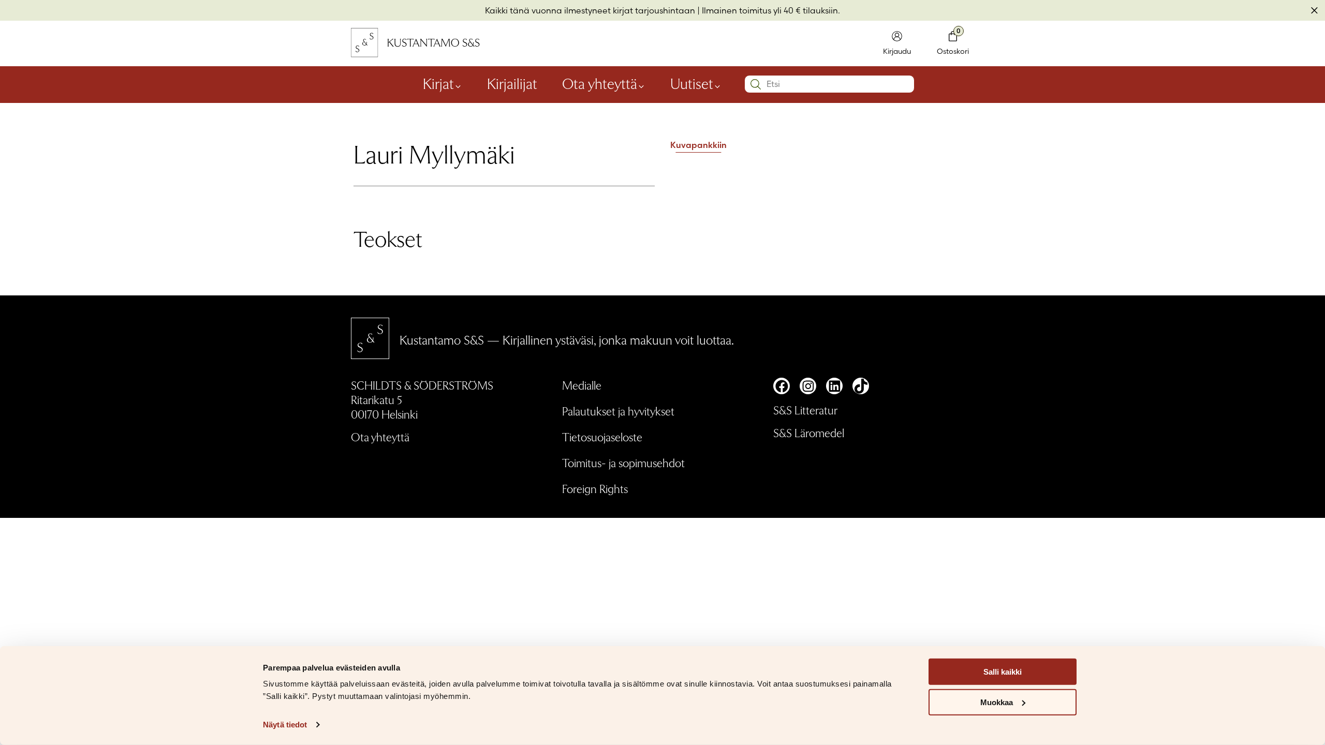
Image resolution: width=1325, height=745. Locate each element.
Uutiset (691, 83)
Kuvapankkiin (698, 145)
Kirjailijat (512, 83)
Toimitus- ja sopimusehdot (623, 462)
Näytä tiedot (285, 724)
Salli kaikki (1002, 671)
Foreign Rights (595, 488)
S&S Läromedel (808, 432)
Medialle (581, 385)
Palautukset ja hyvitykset (618, 411)
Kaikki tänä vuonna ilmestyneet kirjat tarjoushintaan (590, 10)
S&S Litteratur (805, 409)
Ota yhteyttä (599, 83)
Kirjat (438, 83)
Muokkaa (996, 702)
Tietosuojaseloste (602, 436)
